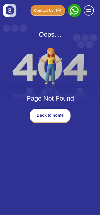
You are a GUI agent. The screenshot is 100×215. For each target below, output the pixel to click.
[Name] (90, 10)
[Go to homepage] (9, 10)
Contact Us (44, 10)
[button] (89, 10)
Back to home (50, 115)
